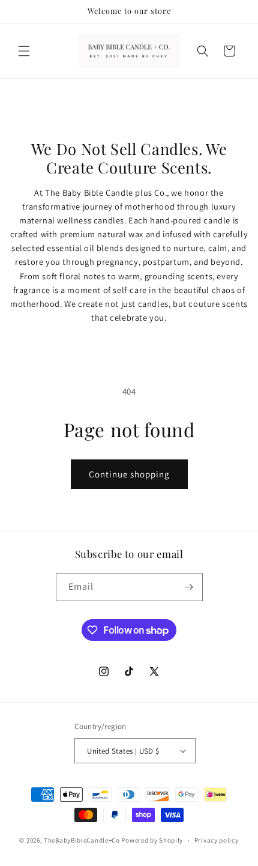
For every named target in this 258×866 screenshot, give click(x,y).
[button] (24, 51)
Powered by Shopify (152, 840)
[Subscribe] (189, 587)
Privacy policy (216, 840)
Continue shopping (129, 474)
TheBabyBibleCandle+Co (82, 840)
